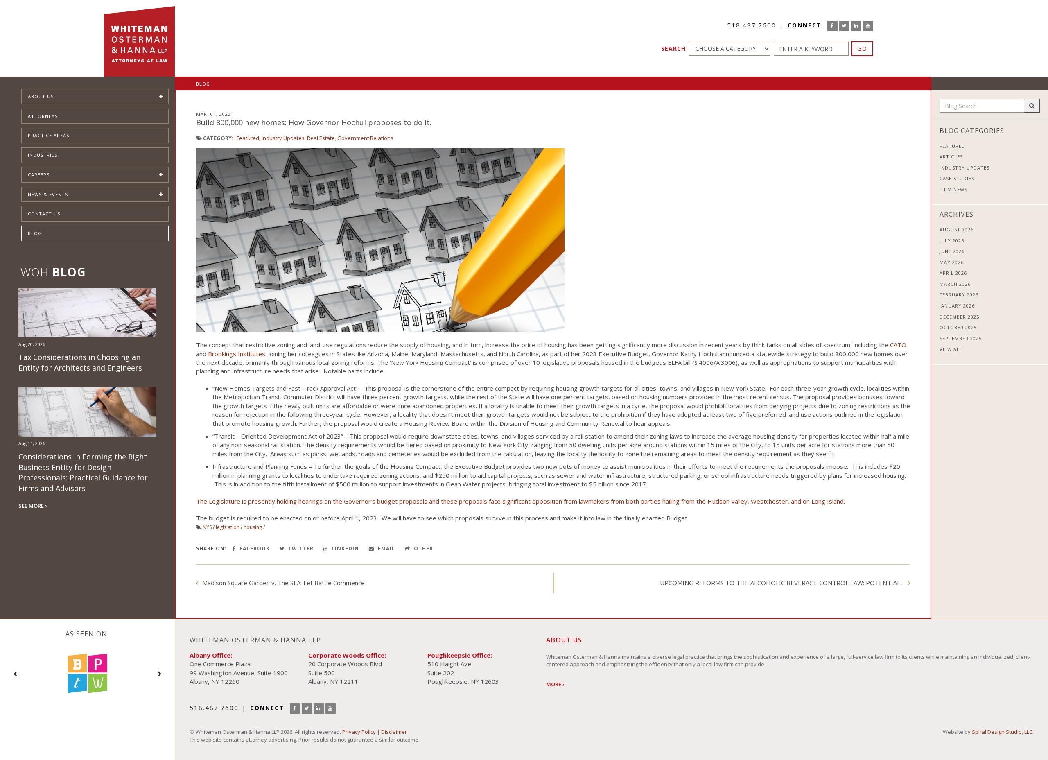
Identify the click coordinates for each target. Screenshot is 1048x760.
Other (422, 548)
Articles (951, 157)
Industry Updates (283, 138)
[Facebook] (832, 26)
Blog (35, 233)
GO (862, 48)
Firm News (953, 189)
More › (555, 684)
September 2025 (961, 338)
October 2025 (958, 327)
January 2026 (957, 306)
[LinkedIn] (856, 26)
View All (951, 349)
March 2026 (955, 284)
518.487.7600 (751, 25)
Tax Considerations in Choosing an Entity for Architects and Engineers (80, 362)
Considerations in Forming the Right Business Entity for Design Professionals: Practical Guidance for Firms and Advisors (83, 472)
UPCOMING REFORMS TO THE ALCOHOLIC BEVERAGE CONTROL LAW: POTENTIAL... (782, 583)
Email (385, 548)
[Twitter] (844, 26)
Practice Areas (48, 135)
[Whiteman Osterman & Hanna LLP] (139, 38)
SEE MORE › (32, 505)
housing (253, 527)
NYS (207, 527)
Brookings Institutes (236, 354)
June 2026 (952, 251)
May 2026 (952, 262)
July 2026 (952, 241)
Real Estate (321, 138)
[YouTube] (868, 26)
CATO (898, 345)
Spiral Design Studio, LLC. (1003, 731)
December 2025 (959, 317)
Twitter (300, 548)
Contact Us (44, 213)
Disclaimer (394, 731)
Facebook (254, 548)
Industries (42, 155)
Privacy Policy (359, 731)
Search (673, 48)
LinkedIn (344, 548)
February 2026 (959, 295)
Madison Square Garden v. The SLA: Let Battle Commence (283, 583)
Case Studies (957, 178)
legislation (227, 527)
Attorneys (43, 116)
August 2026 (956, 229)
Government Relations (365, 138)
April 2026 (953, 273)
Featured (248, 138)
